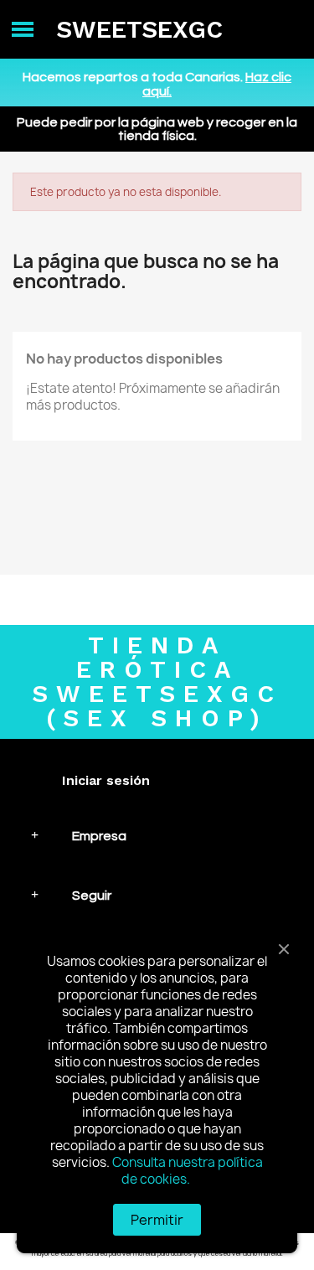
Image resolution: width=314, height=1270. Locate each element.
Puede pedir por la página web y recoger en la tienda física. (157, 129)
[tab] (157, 835)
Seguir (91, 895)
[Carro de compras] (288, 29)
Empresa (99, 836)
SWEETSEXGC (139, 29)
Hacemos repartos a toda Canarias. (157, 84)
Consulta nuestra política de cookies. (187, 1171)
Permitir (157, 1220)
